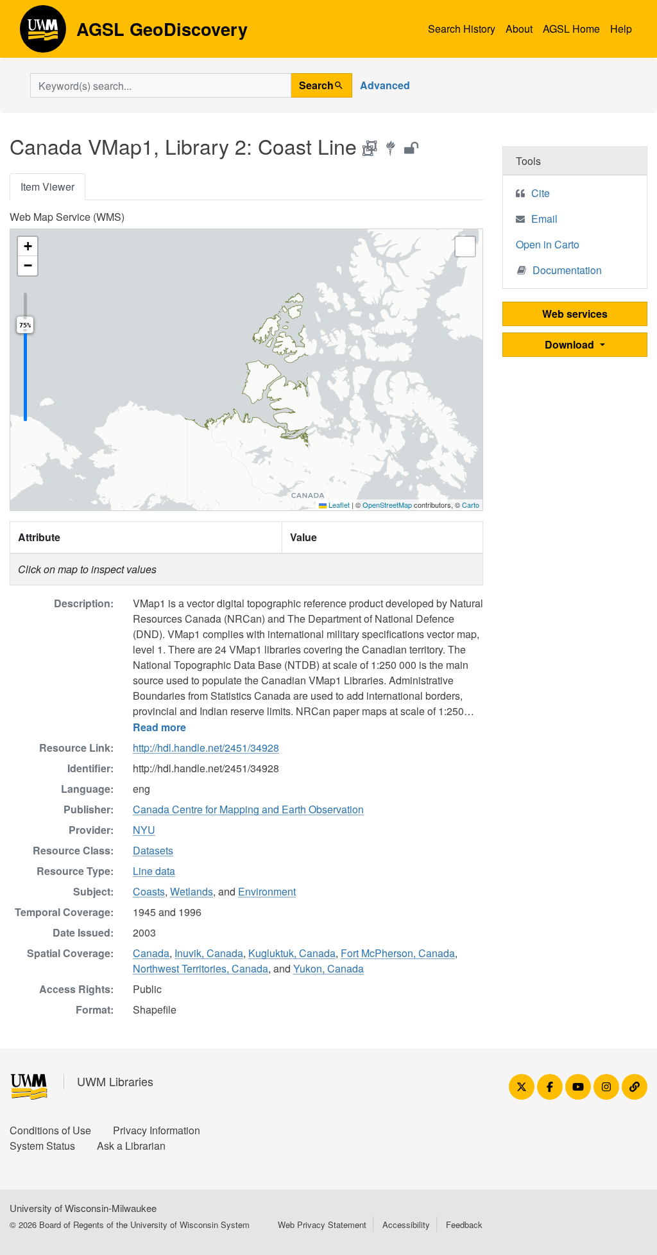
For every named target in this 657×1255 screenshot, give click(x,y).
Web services (575, 313)
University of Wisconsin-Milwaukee (83, 1208)
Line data (154, 870)
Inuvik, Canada (209, 953)
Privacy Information (156, 1130)
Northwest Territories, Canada (200, 968)
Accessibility (406, 1224)
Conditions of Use (50, 1130)
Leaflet (338, 504)
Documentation (567, 270)
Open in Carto (547, 244)
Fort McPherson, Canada (398, 953)
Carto (470, 504)
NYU (144, 829)
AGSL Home (571, 28)
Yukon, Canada (328, 968)
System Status (42, 1145)
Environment (267, 891)
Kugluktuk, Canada (292, 953)
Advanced (385, 85)
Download (571, 344)
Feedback (464, 1224)
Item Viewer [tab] (47, 186)
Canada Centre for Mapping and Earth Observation (248, 809)
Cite (540, 193)
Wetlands (191, 891)
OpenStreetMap (387, 504)
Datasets (153, 850)
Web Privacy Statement (322, 1224)
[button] (27, 246)
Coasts (149, 891)
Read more (159, 727)
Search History (461, 28)
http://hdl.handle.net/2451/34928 (206, 747)
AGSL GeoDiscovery (43, 33)
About (519, 28)
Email (544, 218)
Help (621, 28)
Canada (151, 953)
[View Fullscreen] (465, 246)
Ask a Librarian (131, 1145)
